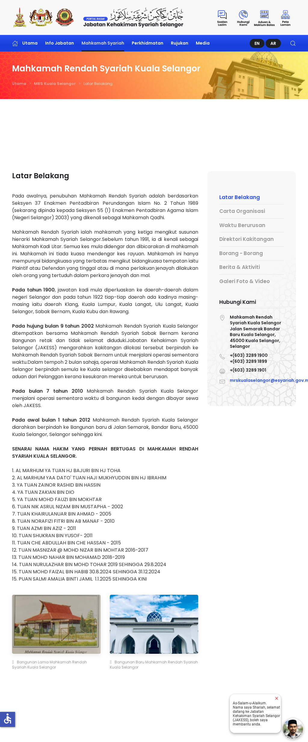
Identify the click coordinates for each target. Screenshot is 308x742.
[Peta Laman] (285, 17)
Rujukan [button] (179, 43)
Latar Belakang (239, 197)
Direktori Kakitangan (246, 239)
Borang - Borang (241, 253)
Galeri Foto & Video (244, 281)
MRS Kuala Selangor (55, 83)
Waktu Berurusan (242, 225)
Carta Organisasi (242, 211)
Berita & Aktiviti (239, 267)
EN (257, 43)
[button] (293, 43)
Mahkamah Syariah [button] (103, 43)
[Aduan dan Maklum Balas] (264, 17)
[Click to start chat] (292, 728)
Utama (30, 43)
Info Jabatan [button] (59, 43)
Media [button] (203, 43)
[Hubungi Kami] (243, 17)
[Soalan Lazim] (222, 17)
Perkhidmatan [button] (147, 43)
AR (273, 43)
